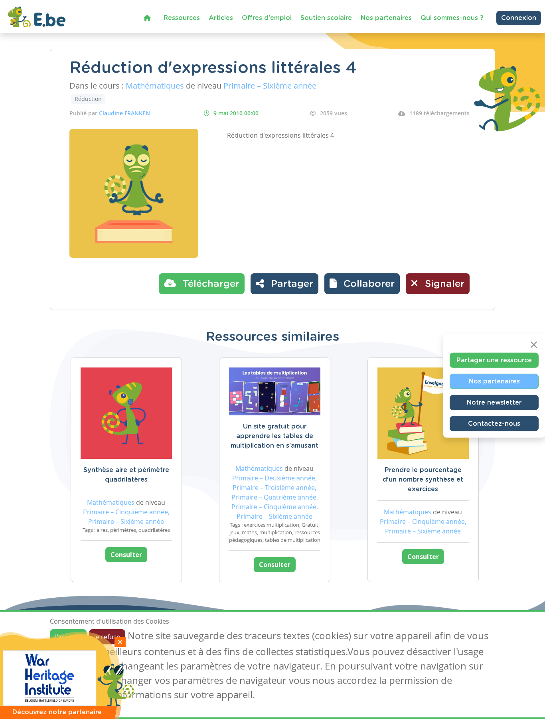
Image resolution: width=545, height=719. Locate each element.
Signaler (443, 284)
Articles (221, 18)
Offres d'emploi (267, 18)
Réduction (88, 99)
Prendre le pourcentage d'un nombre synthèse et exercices (423, 479)
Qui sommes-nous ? (452, 18)
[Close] (534, 345)
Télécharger (209, 284)
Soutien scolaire (326, 18)
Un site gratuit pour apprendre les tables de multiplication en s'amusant (274, 436)
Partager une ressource (494, 360)
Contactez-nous (494, 424)
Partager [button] (290, 284)
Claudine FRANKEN (124, 113)
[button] (362, 283)
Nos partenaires (386, 18)
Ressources (182, 18)
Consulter (126, 554)
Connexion (518, 18)
